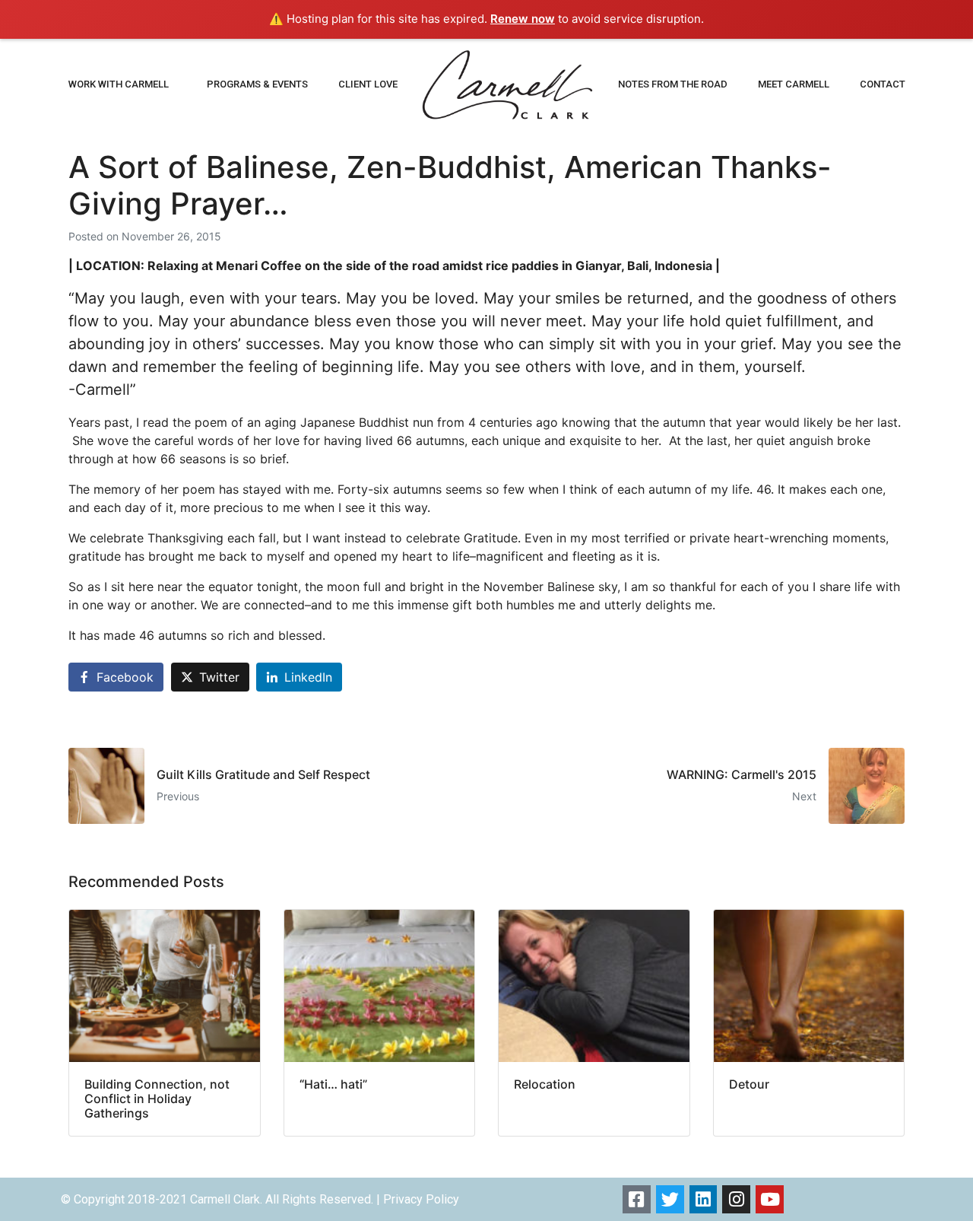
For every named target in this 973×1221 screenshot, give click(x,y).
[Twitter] (670, 1199)
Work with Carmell (118, 84)
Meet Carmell (793, 84)
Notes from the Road (672, 84)
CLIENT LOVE (368, 84)
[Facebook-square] (637, 1199)
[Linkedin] (703, 1199)
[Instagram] (736, 1199)
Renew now (522, 18)
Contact (882, 84)
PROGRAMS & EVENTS (257, 84)
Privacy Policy (421, 1199)
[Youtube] (770, 1199)
